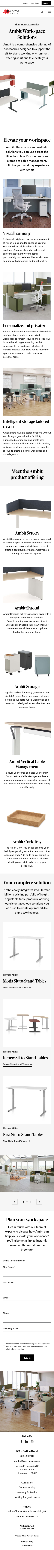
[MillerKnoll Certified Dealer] (27, 1527)
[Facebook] (21, 1441)
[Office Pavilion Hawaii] (11, 12)
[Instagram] (32, 1441)
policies (21, 1349)
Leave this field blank (14, 1260)
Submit (27, 1357)
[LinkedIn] (26, 1441)
